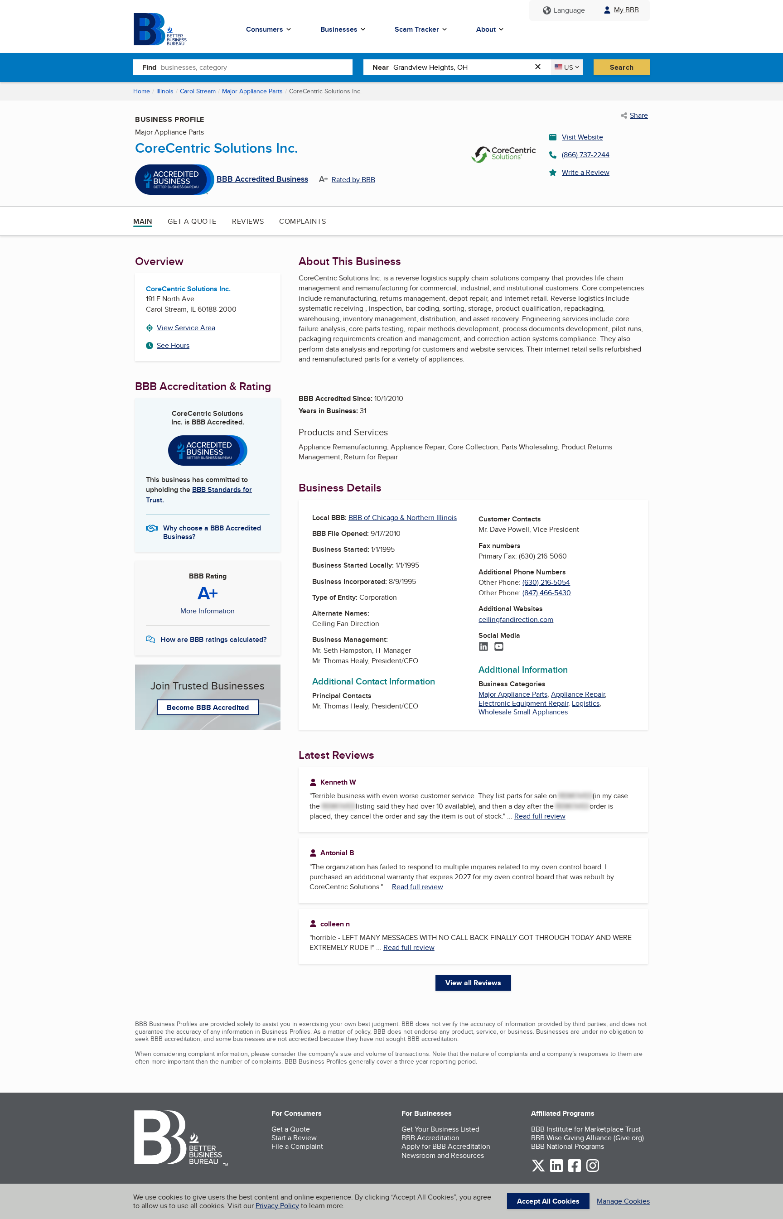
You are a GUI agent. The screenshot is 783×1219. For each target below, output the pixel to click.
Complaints (302, 221)
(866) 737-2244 (585, 154)
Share (639, 115)
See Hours (173, 345)
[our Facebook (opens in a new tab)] (574, 1170)
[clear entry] (540, 67)
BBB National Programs (567, 1146)
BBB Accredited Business (262, 179)
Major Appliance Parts (252, 91)
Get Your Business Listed (440, 1129)
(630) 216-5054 (546, 582)
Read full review (540, 816)
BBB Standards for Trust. (199, 494)
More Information (207, 611)
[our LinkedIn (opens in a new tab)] (556, 1170)
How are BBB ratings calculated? (213, 639)
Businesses (339, 29)
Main (142, 221)
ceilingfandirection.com (515, 619)
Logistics (585, 703)
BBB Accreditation (430, 1137)
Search (621, 67)
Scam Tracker (417, 29)
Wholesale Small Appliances (523, 712)
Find (149, 67)
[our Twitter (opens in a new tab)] (538, 1170)
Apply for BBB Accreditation (445, 1146)
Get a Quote (192, 221)
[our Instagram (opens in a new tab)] (592, 1170)
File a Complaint (297, 1146)
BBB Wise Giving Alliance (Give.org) (587, 1137)
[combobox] (257, 67)
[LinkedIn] (483, 647)
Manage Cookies (623, 1201)
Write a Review (585, 172)
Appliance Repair (578, 694)
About (486, 29)
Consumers (264, 29)
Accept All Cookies (548, 1201)
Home (141, 91)
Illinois (165, 91)
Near (380, 67)
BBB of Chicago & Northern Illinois (402, 517)
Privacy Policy (277, 1205)
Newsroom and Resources (442, 1155)
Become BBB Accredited (208, 707)
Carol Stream (198, 91)
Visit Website (582, 137)
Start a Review (294, 1137)
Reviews (248, 221)
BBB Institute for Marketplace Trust (586, 1129)
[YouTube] (499, 647)
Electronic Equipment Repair (523, 703)
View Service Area (186, 327)
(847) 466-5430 (546, 593)
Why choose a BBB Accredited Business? (212, 532)
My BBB (626, 9)
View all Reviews (473, 983)
